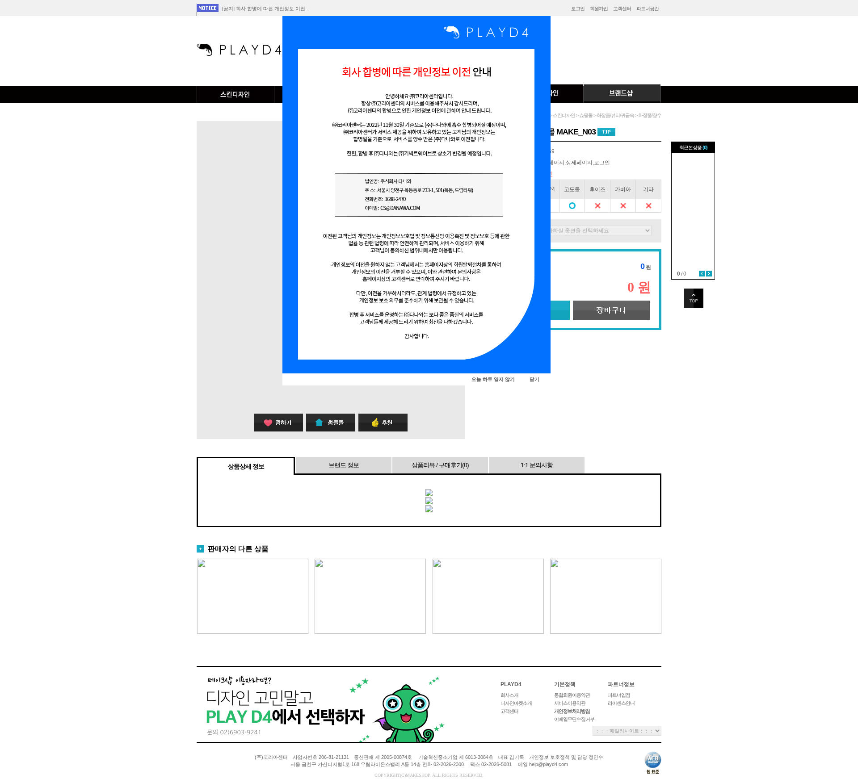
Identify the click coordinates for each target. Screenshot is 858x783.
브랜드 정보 (343, 465)
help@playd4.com (548, 764)
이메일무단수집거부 (574, 719)
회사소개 (509, 695)
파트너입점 (619, 695)
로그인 (578, 8)
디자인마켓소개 (516, 703)
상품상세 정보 (246, 466)
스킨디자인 (235, 94)
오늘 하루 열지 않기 (493, 379)
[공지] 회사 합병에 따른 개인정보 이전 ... (266, 8)
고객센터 (622, 8)
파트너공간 (647, 8)
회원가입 (599, 8)
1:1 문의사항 (537, 465)
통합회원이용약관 (572, 695)
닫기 (534, 379)
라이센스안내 (621, 703)
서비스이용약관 (569, 703)
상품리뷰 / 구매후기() (440, 465)
